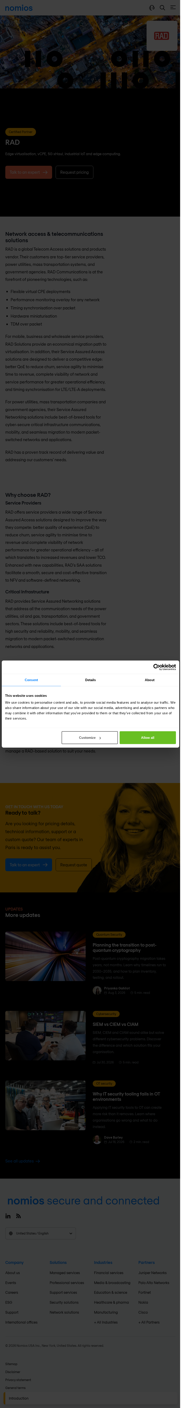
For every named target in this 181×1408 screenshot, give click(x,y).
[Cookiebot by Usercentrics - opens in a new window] (156, 667)
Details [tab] (90, 680)
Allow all (147, 737)
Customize (87, 737)
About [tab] (150, 680)
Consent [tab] (31, 680)
